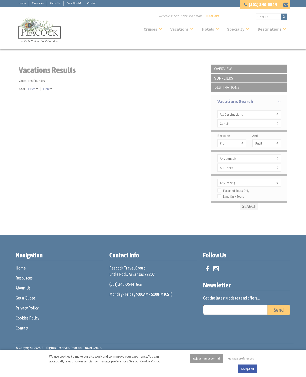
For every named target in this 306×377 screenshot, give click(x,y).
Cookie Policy (149, 361)
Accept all (247, 369)
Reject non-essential (206, 358)
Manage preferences (241, 358)
